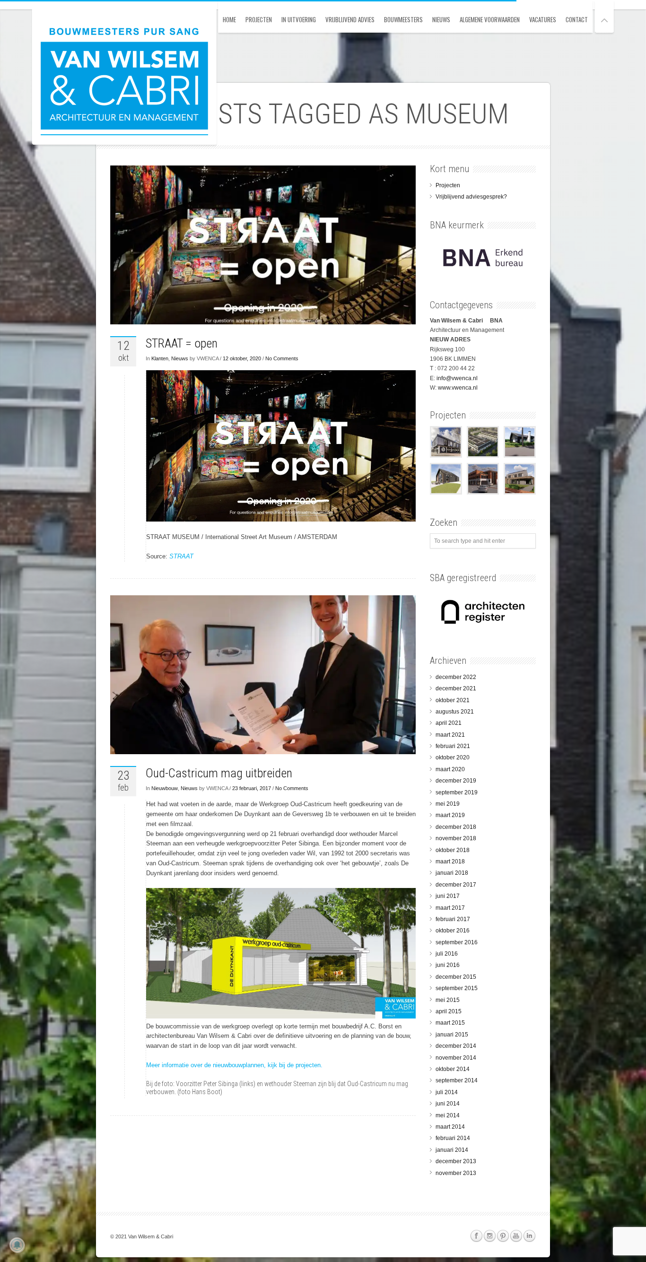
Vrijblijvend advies (350, 19)
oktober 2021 (453, 700)
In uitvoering (298, 19)
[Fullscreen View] (604, 16)
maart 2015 (450, 1022)
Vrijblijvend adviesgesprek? (471, 196)
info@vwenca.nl (457, 378)
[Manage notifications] (17, 1245)
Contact (577, 19)
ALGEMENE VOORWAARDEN (490, 19)
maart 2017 (450, 908)
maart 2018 (450, 861)
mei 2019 (448, 804)
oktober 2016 (453, 930)
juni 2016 (448, 965)
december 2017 (456, 884)
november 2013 (456, 1173)
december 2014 (456, 1046)
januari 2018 (452, 873)
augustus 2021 (455, 711)
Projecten (258, 19)
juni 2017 (448, 896)
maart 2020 (450, 769)
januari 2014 (452, 1150)
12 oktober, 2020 (242, 358)
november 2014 (456, 1057)
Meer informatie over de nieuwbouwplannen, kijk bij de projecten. (234, 1065)
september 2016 (457, 942)
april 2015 (449, 1011)
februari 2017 (453, 919)
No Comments (281, 358)
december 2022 (456, 677)
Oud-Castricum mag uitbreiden (219, 773)
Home (229, 19)
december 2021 (456, 688)
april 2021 (449, 723)
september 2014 (457, 1080)
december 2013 (456, 1161)
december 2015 (456, 977)
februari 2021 (453, 746)
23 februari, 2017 (251, 788)
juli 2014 (447, 1092)
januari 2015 (452, 1034)
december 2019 (456, 780)
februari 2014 (453, 1138)
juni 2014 (448, 1103)
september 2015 (457, 988)
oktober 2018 (453, 850)
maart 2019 (450, 815)
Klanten (159, 358)
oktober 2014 (453, 1069)
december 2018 (456, 827)
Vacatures (542, 19)
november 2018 (456, 838)
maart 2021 (450, 734)
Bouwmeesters (403, 19)
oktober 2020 (453, 757)
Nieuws (441, 19)
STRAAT (181, 556)
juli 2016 (447, 953)
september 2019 (457, 792)
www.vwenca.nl (458, 387)
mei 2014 (448, 1115)
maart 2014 (450, 1126)
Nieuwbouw (164, 788)
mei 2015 (448, 1000)
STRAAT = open (182, 343)
